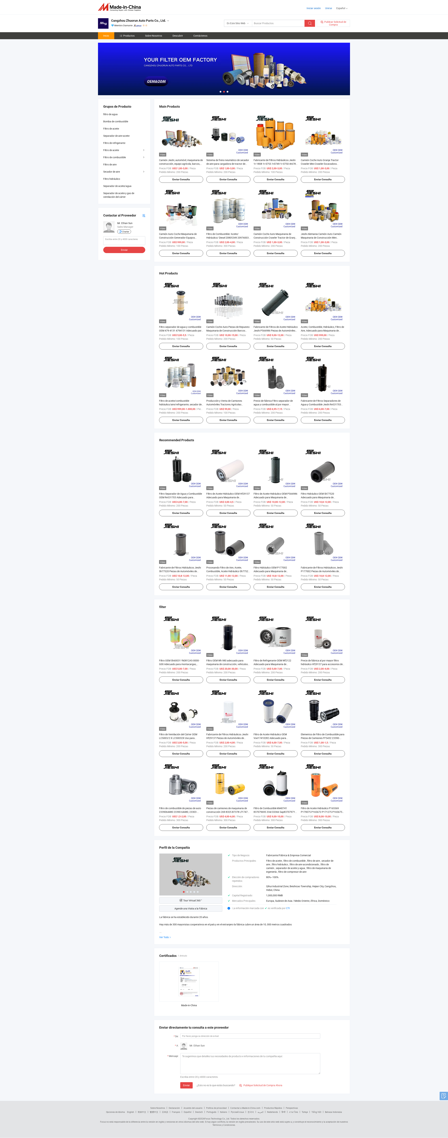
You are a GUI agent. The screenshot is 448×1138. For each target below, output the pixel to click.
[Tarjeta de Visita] (143, 215)
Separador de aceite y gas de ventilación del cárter (118, 194)
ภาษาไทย (293, 1112)
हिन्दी (283, 1112)
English (130, 1112)
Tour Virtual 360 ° (192, 900)
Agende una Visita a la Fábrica (190, 908)
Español (187, 1112)
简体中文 (142, 1112)
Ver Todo (164, 937)
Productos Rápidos (273, 1107)
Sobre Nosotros (153, 35)
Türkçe (305, 1112)
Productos (129, 35)
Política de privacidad (216, 1107)
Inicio (106, 35)
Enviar (186, 1085)
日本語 (165, 1112)
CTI (288, 908)
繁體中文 (154, 1112)
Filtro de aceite (111, 128)
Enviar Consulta (181, 179)
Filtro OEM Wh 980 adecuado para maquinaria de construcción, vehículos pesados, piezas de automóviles (227, 664)
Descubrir (178, 35)
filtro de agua (110, 114)
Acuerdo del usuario (193, 1107)
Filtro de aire (110, 164)
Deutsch (199, 1112)
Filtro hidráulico (111, 178)
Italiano (223, 1112)
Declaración (174, 1107)
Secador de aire (111, 171)
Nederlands (272, 1112)
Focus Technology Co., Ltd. (217, 1118)
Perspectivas (292, 1107)
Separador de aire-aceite (116, 135)
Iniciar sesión (314, 8)
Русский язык (237, 1112)
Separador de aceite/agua (117, 186)
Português (211, 1112)
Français (176, 1112)
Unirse (328, 8)
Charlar (125, 231)
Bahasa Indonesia (333, 1112)
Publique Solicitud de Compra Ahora (260, 1085)
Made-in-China (189, 1005)
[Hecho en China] (120, 7)
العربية (260, 1112)
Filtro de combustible (114, 157)
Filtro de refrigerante (114, 143)
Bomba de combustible (115, 121)
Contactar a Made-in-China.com (245, 1107)
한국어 (251, 1112)
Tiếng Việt (316, 1112)
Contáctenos (200, 35)
